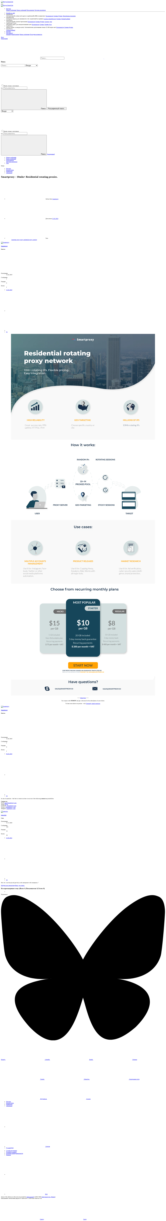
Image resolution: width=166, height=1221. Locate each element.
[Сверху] (25, 1174)
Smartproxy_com (10, 808)
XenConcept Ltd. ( (46, 1197)
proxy (22, 239)
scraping (35, 239)
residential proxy (28, 239)
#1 (7, 332)
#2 (7, 796)
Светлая (47, 1146)
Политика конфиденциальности (14, 1153)
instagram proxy (15, 239)
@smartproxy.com (11, 805)
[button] (2, 4)
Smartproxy (55, 199)
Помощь (8, 1155)
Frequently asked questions (93, 703)
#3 (7, 880)
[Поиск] (84, 58)
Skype (6, 804)
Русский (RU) (10, 1148)
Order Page (83, 698)
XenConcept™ (30, 1197)
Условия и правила (11, 1152)
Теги (7, 163)
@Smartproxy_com (10, 807)
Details (53, 1197)
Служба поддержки (11, 1150)
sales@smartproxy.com (10, 803)
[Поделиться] (25, 311)
